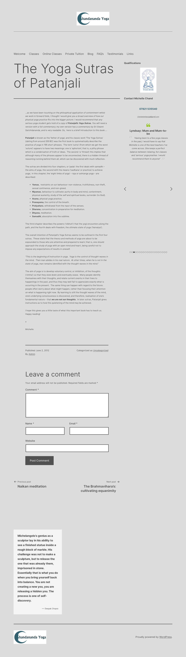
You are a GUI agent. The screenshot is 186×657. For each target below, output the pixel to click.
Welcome (19, 53)
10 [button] (147, 252)
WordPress (165, 637)
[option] (148, 143)
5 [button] (137, 252)
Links (130, 53)
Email (73, 423)
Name (29, 423)
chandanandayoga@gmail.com (148, 117)
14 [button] (155, 252)
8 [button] (143, 252)
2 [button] (132, 252)
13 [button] (153, 252)
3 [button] (134, 252)
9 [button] (145, 252)
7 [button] (141, 252)
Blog (90, 53)
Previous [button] (125, 189)
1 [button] (130, 252)
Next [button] (171, 189)
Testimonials (115, 53)
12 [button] (151, 252)
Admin (32, 354)
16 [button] (158, 252)
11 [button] (149, 252)
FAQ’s (100, 53)
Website (30, 440)
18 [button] (162, 252)
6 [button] (139, 252)
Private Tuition (74, 53)
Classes (34, 53)
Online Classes (52, 53)
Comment (32, 389)
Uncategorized (100, 350)
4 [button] (136, 252)
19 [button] (164, 252)
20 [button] (166, 252)
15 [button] (157, 252)
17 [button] (160, 252)
